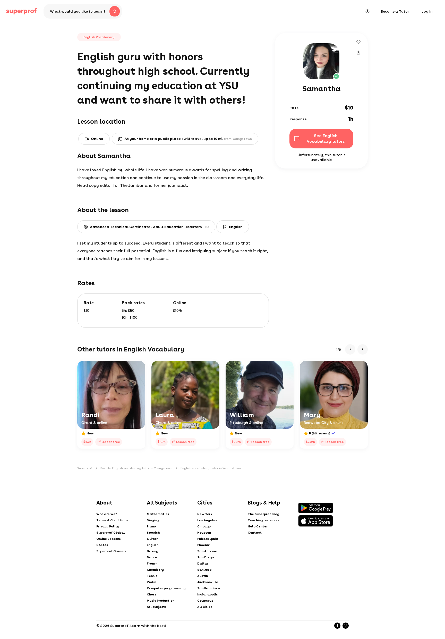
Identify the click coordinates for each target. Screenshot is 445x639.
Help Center (258, 526)
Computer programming (166, 588)
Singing (153, 520)
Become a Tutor (395, 11)
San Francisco (208, 588)
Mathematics (158, 514)
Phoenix (203, 545)
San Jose (204, 569)
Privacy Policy (107, 526)
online (97, 139)
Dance (152, 557)
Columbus (205, 600)
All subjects (157, 607)
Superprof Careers (111, 551)
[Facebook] (337, 626)
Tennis (152, 576)
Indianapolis (207, 594)
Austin (202, 576)
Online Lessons (108, 539)
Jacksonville (207, 582)
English (152, 545)
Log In (427, 11)
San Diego (205, 557)
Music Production (160, 600)
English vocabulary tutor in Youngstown (211, 468)
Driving (152, 551)
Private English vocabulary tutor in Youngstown (136, 468)
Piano (151, 526)
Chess (152, 594)
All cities (204, 607)
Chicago (204, 526)
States (102, 545)
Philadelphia (207, 539)
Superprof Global (110, 532)
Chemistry (155, 569)
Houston (204, 532)
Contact (255, 532)
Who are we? (106, 514)
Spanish (153, 532)
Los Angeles (207, 520)
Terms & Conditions (112, 520)
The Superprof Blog (263, 514)
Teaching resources (263, 520)
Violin (151, 582)
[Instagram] (346, 626)
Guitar (152, 539)
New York (204, 514)
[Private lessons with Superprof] (21, 11)
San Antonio (207, 551)
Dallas (203, 563)
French (152, 563)
